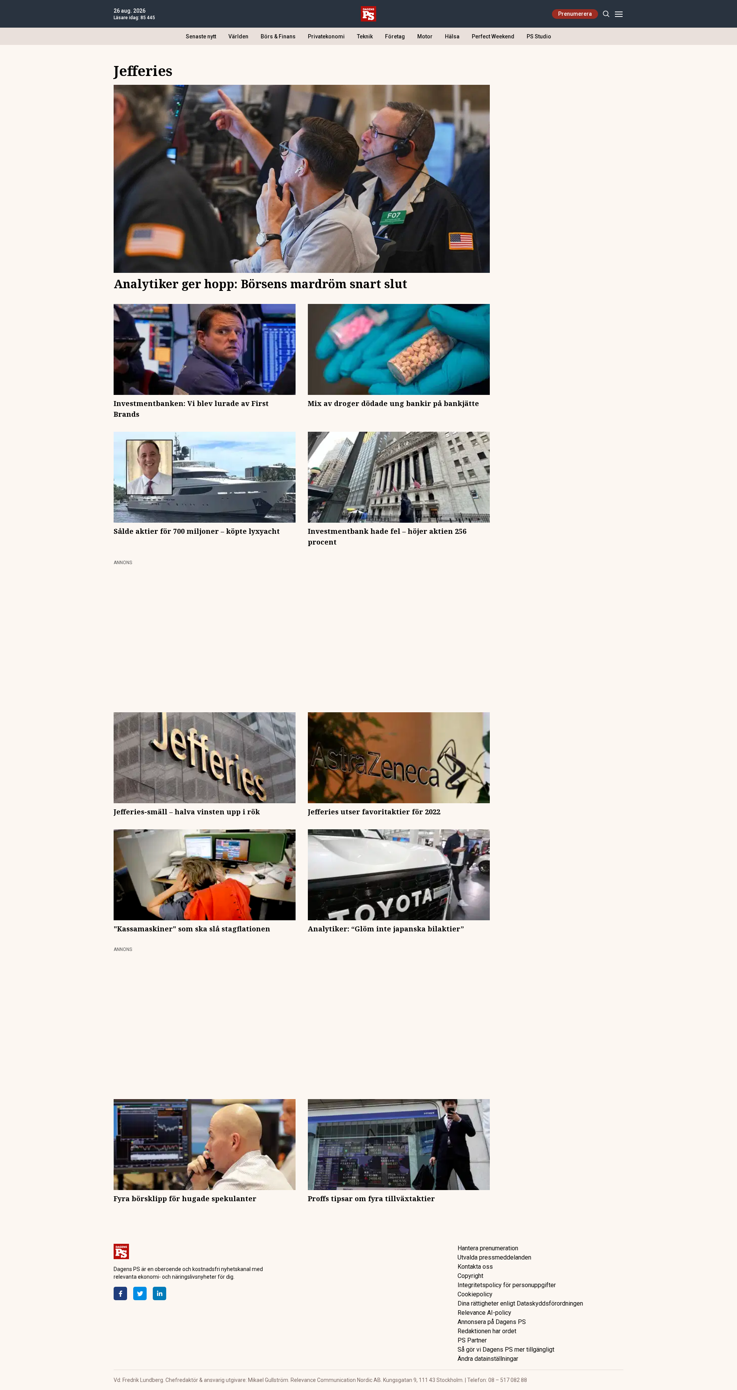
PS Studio (539, 36)
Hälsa (452, 36)
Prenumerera (575, 14)
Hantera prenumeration (488, 1248)
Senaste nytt (201, 36)
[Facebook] (120, 1293)
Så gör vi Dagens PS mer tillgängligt (506, 1349)
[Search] (606, 14)
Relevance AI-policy (484, 1312)
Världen (238, 36)
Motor (425, 36)
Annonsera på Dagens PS (492, 1322)
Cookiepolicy (475, 1294)
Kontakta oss (475, 1266)
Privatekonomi (326, 36)
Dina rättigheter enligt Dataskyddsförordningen (520, 1303)
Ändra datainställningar (488, 1358)
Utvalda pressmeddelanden (494, 1257)
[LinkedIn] (159, 1293)
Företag (395, 36)
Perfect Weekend (493, 36)
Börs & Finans (278, 36)
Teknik (365, 36)
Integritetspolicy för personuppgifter (507, 1285)
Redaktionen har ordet (487, 1331)
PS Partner (472, 1340)
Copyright (470, 1275)
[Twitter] (140, 1293)
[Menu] (618, 14)
